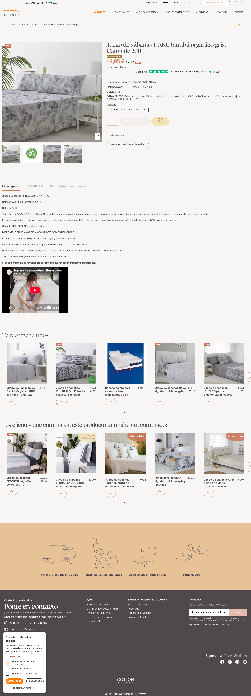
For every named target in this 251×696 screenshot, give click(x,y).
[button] (120, 13)
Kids (176, 3)
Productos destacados (100, 617)
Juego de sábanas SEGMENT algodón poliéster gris (19, 481)
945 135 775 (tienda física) (27, 629)
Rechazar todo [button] (34, 681)
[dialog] (24, 662)
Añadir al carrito (134, 121)
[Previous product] (237, 25)
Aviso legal (133, 609)
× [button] (43, 635)
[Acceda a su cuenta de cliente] (236, 3)
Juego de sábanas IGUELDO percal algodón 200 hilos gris (218, 391)
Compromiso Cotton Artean (103, 609)
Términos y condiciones (141, 605)
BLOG (165, 3)
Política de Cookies (139, 617)
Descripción (11, 186)
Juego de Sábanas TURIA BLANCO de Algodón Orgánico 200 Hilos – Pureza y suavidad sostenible (119, 487)
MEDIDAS (35, 186)
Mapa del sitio (94, 621)
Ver (12, 402)
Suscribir (237, 612)
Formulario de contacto (100, 605)
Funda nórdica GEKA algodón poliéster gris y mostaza (170, 481)
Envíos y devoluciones (99, 613)
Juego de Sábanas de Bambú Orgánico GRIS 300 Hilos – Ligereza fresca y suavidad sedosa (21, 395)
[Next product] (239, 25)
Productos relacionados (68, 186)
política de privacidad (220, 625)
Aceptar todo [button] (14, 681)
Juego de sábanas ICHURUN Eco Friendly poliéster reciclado (70, 391)
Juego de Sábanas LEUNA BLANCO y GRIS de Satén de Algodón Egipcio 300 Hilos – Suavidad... (70, 487)
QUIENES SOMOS (149, 3)
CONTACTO (189, 3)
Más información (13, 656)
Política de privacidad (140, 613)
